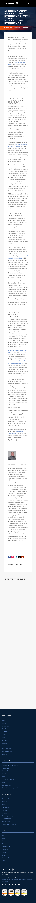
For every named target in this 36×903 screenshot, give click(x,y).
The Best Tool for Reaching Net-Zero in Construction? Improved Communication (17, 682)
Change (4, 723)
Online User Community (9, 824)
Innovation (5, 849)
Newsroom (5, 841)
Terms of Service (6, 879)
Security (4, 838)
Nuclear (4, 774)
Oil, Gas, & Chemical (8, 779)
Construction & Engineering (10, 765)
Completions (5, 726)
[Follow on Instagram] (12, 557)
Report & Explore (7, 751)
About (3, 835)
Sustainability (6, 846)
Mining (4, 782)
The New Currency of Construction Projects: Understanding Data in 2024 (17, 643)
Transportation (6, 768)
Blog (3, 844)
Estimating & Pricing (21, 27)
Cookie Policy (14, 879)
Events (4, 804)
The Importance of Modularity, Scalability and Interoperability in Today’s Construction (17, 603)
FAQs (3, 861)
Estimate (4, 743)
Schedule (4, 754)
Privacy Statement (28, 877)
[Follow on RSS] (19, 884)
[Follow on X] (19, 557)
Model (4, 746)
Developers (5, 813)
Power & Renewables (8, 771)
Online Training (6, 819)
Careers (4, 852)
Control (4, 734)
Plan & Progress (6, 749)
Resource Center (7, 799)
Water (3, 776)
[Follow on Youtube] (22, 557)
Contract (4, 732)
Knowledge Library (7, 816)
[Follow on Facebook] (9, 557)
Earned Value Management (10, 788)
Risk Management (7, 785)
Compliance (5, 729)
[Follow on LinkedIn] (16, 557)
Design (4, 737)
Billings (4, 720)
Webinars (4, 802)
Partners (4, 810)
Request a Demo (7, 858)
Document (5, 740)
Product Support (6, 821)
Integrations (5, 807)
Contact (4, 855)
